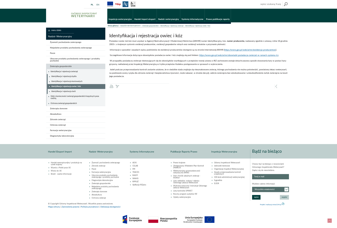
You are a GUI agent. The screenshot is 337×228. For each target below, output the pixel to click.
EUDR (216, 183)
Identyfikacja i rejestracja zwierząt (171, 26)
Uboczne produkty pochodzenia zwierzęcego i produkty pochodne (75, 60)
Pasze (52, 53)
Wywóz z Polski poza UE (61, 168)
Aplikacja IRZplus (139, 185)
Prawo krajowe (179, 163)
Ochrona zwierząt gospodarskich (64, 103)
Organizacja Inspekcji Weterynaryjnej (229, 169)
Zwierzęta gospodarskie (150, 26)
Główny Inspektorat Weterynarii (227, 163)
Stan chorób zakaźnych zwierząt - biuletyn (186, 177)
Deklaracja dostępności (110, 207)
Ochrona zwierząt (58, 125)
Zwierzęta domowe (58, 109)
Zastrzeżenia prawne (70, 207)
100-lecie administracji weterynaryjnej (229, 177)
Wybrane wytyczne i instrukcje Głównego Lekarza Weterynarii (190, 187)
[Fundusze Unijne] (110, 4)
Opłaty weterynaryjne (182, 197)
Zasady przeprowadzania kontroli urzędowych (227, 173)
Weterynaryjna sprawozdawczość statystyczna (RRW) (186, 172)
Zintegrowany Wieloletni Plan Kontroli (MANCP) (188, 167)
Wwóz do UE (56, 171)
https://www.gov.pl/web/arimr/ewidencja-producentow (250, 50)
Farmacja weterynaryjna (60, 130)
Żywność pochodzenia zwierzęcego (65, 42)
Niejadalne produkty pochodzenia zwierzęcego (71, 48)
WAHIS (135, 178)
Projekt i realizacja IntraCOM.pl (270, 204)
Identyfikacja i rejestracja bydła (63, 76)
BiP (118, 4)
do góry (330, 221)
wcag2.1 (133, 4)
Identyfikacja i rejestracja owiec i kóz (66, 86)
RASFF (135, 175)
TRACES (135, 172)
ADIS (134, 163)
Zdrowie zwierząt (58, 120)
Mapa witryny (54, 207)
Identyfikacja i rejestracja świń (63, 91)
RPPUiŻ (135, 182)
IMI (133, 169)
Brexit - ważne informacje (61, 174)
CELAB (135, 166)
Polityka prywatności (90, 207)
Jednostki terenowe (222, 166)
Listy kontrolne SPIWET (182, 191)
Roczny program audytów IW (185, 194)
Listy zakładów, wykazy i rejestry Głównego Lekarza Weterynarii (186, 182)
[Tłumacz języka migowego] (125, 4)
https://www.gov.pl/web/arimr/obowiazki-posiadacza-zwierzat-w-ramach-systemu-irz (238, 55)
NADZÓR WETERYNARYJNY (130, 26)
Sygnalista (218, 180)
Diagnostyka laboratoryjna (62, 136)
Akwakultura (55, 114)
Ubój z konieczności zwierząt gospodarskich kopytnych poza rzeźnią (75, 97)
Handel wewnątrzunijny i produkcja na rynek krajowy (66, 164)
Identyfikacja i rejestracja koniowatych (66, 81)
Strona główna (113, 26)
